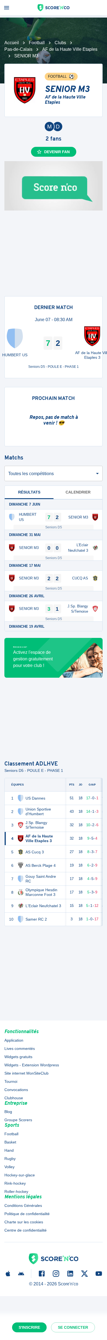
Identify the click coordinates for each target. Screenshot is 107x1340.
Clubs (60, 42)
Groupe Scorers (18, 1120)
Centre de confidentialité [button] (25, 1230)
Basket (10, 1142)
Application (13, 1040)
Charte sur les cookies (23, 1222)
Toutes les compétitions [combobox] (31, 473)
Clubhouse (13, 1098)
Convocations (16, 1089)
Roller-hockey (16, 1191)
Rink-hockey (15, 1183)
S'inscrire (29, 1327)
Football (37, 42)
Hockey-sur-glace (19, 1175)
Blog (8, 1111)
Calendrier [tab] (78, 492)
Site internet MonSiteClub (26, 1073)
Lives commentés (19, 1048)
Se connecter (73, 1327)
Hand (9, 1150)
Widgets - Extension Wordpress (31, 1065)
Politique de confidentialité (27, 1214)
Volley (9, 1167)
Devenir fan (57, 152)
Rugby (10, 1158)
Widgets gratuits (18, 1057)
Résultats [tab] (29, 492)
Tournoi (10, 1081)
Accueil (11, 42)
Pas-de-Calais (18, 49)
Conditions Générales (23, 1205)
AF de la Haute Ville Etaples (69, 49)
